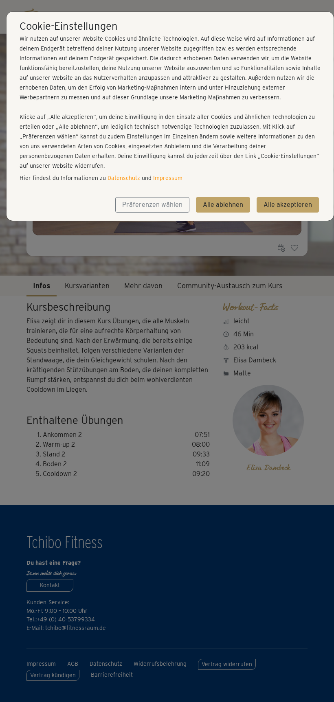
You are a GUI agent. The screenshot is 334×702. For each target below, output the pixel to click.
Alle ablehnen (223, 204)
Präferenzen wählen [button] (152, 204)
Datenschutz (124, 178)
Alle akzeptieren (288, 204)
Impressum (167, 178)
